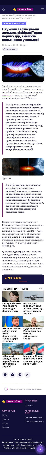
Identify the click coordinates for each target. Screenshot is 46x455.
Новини (7, 23)
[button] (3, 9)
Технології (19, 23)
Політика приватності (34, 421)
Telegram (6, 427)
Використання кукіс (33, 417)
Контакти (29, 405)
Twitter (5, 423)
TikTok (5, 415)
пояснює (6, 95)
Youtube (5, 419)
